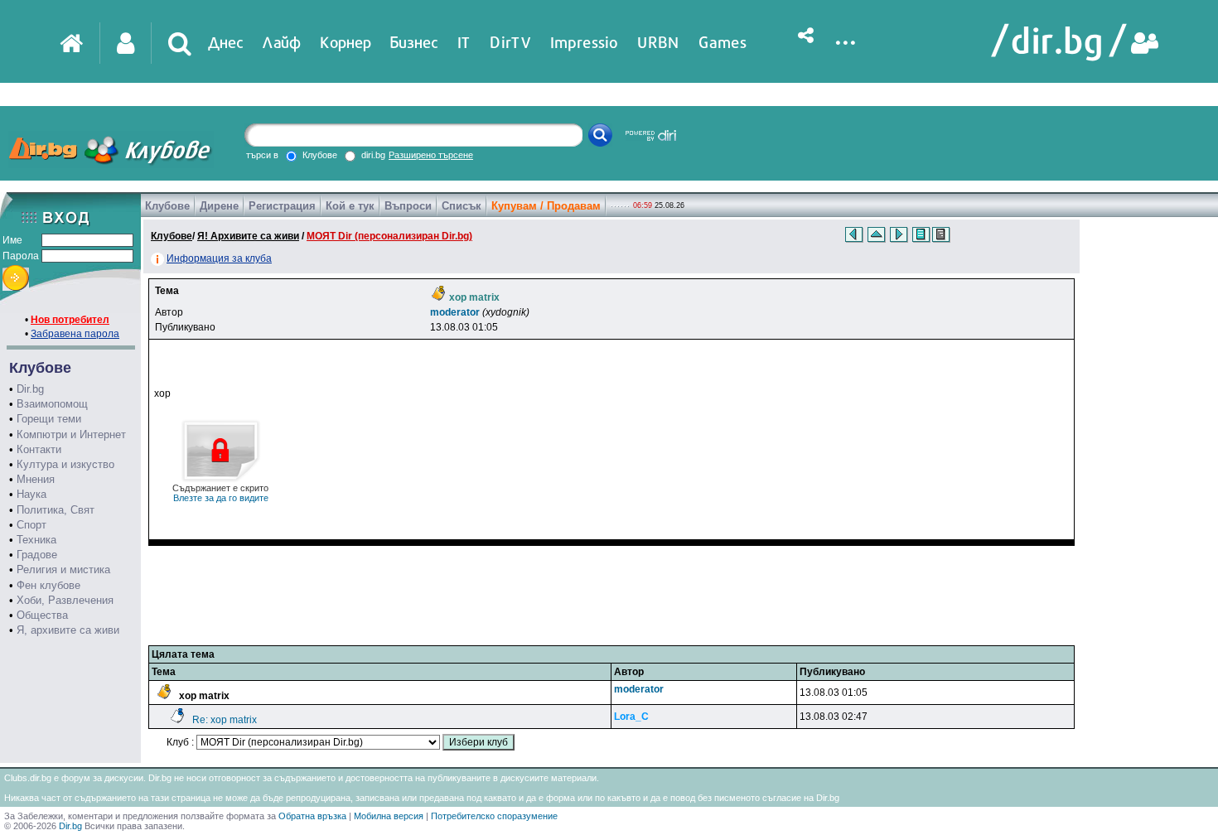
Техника (36, 539)
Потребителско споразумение (494, 816)
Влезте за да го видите (220, 493)
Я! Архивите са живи (248, 236)
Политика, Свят (55, 510)
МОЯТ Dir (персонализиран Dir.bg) (389, 236)
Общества (42, 615)
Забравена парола (75, 334)
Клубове (167, 206)
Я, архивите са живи (68, 630)
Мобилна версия (388, 816)
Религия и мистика (63, 569)
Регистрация (282, 206)
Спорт (31, 525)
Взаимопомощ (52, 404)
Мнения (36, 479)
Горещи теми (49, 419)
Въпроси (408, 206)
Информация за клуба (219, 258)
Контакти (39, 449)
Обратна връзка (312, 816)
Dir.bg (30, 389)
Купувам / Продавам (546, 206)
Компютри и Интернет (71, 434)
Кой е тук (350, 206)
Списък (461, 206)
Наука (31, 494)
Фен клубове (48, 585)
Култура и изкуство (65, 464)
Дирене (219, 206)
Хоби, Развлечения (65, 600)
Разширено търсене (431, 155)
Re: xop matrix (224, 720)
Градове (37, 554)
